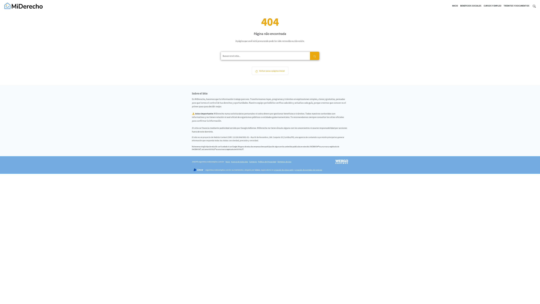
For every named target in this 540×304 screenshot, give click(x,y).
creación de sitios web (283, 170)
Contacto (253, 161)
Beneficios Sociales (470, 5)
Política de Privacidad (267, 161)
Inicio (455, 5)
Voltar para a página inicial (272, 70)
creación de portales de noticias (308, 170)
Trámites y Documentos (516, 5)
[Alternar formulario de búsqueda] (534, 6)
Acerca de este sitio (239, 161)
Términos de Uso (284, 161)
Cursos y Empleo (492, 5)
